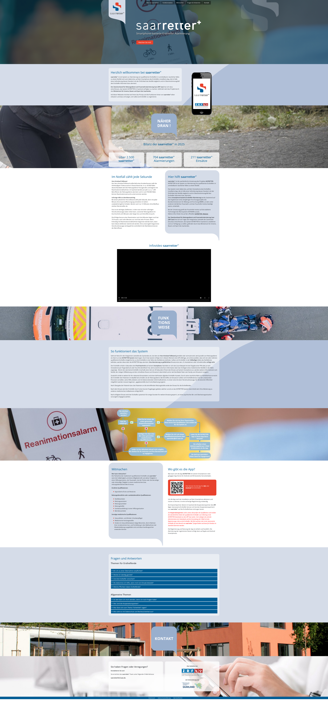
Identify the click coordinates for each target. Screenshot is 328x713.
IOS (205, 486)
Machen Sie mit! (144, 42)
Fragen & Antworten (193, 3)
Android (188, 488)
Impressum (151, 698)
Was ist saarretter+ (153, 3)
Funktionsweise (168, 3)
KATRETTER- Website (201, 214)
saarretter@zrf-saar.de (118, 678)
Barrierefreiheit (177, 698)
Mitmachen (180, 3)
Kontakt (206, 3)
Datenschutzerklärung (164, 698)
